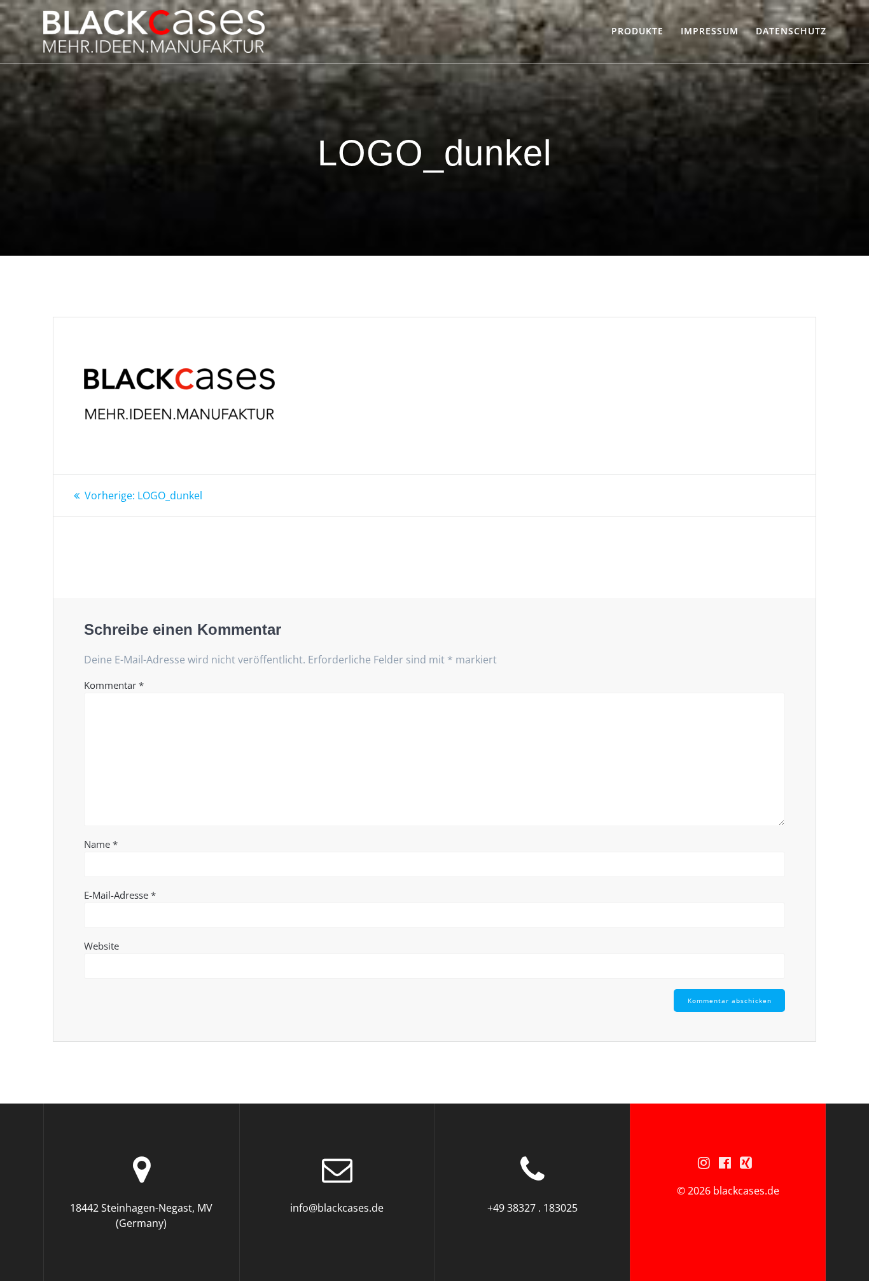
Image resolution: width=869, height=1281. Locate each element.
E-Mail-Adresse (120, 895)
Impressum (710, 31)
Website (101, 945)
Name (101, 844)
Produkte (637, 31)
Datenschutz (791, 31)
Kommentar (114, 685)
